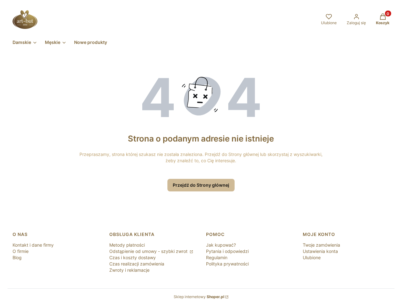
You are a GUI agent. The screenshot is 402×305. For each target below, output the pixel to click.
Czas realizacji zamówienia (136, 263)
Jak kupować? (221, 245)
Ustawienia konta (320, 251)
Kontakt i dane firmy (33, 245)
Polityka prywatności (227, 263)
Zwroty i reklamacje (129, 270)
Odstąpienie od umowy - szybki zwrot (149, 251)
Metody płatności (127, 245)
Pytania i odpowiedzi (227, 251)
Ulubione (312, 257)
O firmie (21, 251)
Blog (17, 257)
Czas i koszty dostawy (132, 257)
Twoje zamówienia (321, 245)
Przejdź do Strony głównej (201, 185)
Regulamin (216, 257)
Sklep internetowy (199, 296)
